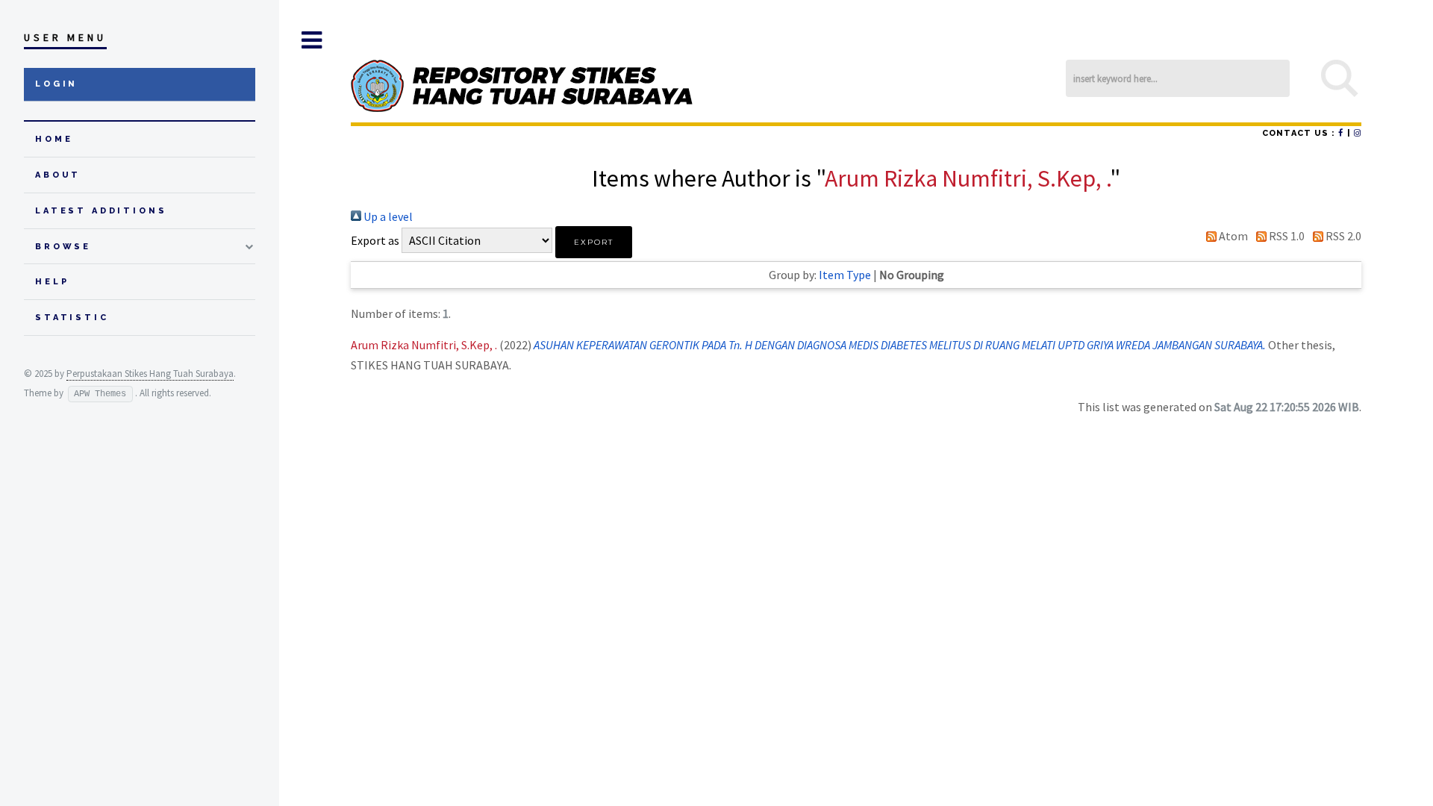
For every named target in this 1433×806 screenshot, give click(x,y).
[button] (593, 242)
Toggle (311, 40)
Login (56, 84)
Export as (375, 240)
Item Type (845, 274)
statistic (72, 317)
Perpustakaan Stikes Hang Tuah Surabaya (150, 373)
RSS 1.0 (1286, 235)
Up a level (387, 216)
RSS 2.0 (1342, 235)
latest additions (101, 211)
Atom (1232, 235)
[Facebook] (1340, 133)
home (53, 139)
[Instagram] (1357, 133)
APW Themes (100, 394)
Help (52, 282)
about (58, 175)
